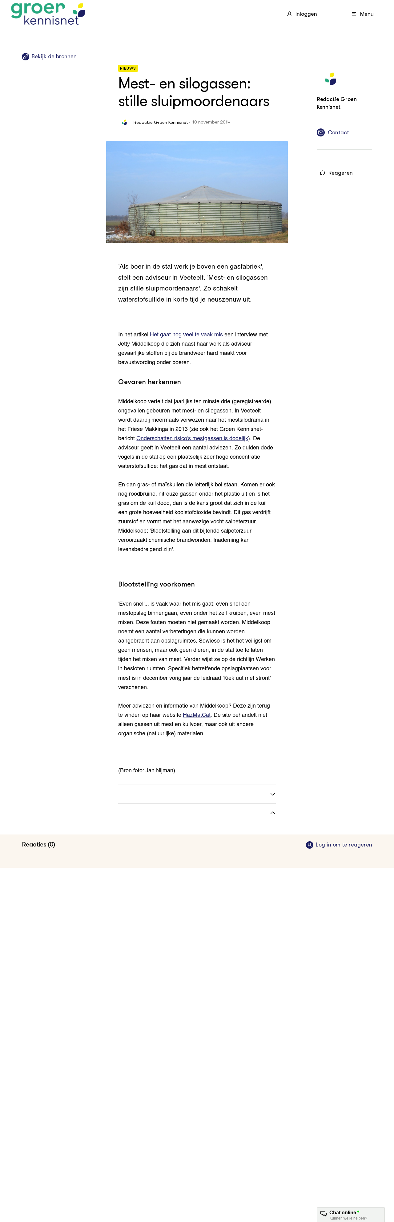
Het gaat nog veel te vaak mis (186, 335)
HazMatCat (197, 715)
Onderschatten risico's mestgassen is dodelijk (192, 438)
